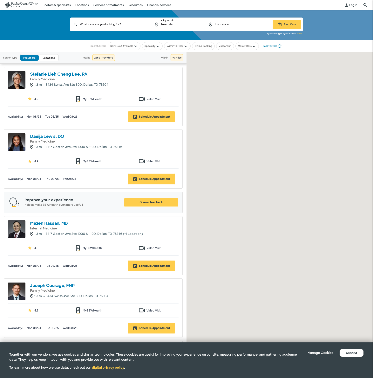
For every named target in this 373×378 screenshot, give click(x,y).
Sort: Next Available (121, 46)
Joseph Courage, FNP (52, 285)
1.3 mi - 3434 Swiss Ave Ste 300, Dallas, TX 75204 (71, 85)
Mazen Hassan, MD (49, 223)
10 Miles (178, 46)
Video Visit (225, 46)
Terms (299, 33)
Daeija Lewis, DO (47, 136)
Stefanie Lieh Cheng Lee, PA (58, 74)
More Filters (245, 46)
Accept (351, 353)
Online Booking (203, 46)
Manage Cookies (320, 353)
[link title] (21, 5)
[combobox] (114, 24)
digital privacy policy (108, 368)
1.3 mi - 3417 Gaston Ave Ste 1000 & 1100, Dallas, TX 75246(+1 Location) (88, 234)
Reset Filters (270, 46)
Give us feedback (151, 202)
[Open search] (365, 5)
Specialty (150, 46)
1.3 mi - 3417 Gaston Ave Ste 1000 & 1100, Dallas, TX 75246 (78, 147)
